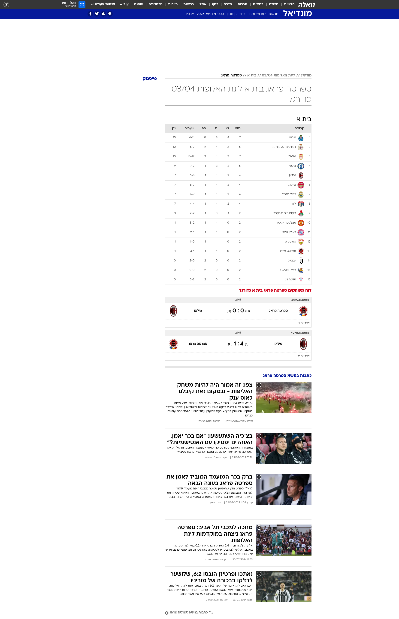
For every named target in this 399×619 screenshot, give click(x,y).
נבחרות (241, 14)
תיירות (173, 4)
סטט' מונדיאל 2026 (210, 14)
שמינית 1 (304, 323)
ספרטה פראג (231, 75)
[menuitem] (286, 4)
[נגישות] (6, 5)
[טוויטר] (97, 14)
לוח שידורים (257, 14)
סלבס (228, 4)
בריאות (188, 4)
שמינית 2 (303, 356)
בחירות (258, 4)
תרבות (242, 4)
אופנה (138, 4)
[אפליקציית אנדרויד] (110, 14)
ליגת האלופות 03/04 (278, 75)
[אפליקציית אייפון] (103, 14)
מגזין (230, 14)
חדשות (289, 4)
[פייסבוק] (90, 14)
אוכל (203, 4)
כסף (215, 4)
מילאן (198, 311)
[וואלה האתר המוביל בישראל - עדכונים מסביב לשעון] (306, 4)
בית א (251, 75)
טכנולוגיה (156, 4)
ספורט (273, 4)
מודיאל (306, 75)
